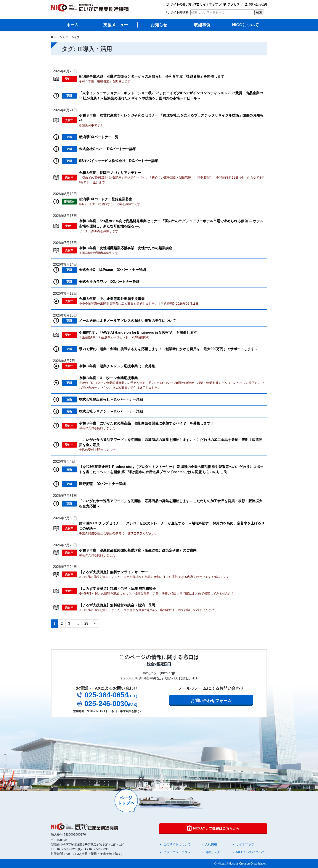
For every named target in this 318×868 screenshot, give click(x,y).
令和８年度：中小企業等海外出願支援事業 (112, 299)
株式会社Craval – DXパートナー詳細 (107, 149)
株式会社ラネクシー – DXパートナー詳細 (111, 411)
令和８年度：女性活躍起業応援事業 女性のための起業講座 (125, 248)
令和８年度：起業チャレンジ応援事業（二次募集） (119, 366)
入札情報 (211, 844)
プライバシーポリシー (178, 852)
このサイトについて (177, 844)
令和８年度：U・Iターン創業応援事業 (108, 378)
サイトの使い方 (180, 4)
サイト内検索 (179, 12)
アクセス (233, 4)
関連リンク (212, 852)
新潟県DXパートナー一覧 (99, 137)
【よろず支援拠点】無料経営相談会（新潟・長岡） (119, 605)
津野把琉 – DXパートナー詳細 (102, 484)
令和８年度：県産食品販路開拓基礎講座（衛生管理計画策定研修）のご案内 (138, 550)
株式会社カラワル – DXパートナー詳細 (109, 281)
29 (86, 623)
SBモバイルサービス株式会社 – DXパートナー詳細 (118, 161)
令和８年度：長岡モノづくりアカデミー (110, 173)
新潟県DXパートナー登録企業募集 (105, 199)
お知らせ (159, 25)
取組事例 (202, 25)
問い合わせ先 (257, 4)
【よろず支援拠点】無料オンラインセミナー (113, 572)
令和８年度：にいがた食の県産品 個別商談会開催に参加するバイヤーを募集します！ (146, 423)
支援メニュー (115, 25)
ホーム (72, 25)
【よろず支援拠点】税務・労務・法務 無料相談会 (117, 588)
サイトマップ (208, 4)
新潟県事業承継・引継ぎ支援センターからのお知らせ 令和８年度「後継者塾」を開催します (151, 76)
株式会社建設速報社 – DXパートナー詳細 (111, 399)
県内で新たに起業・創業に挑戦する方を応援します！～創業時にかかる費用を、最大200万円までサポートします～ (168, 349)
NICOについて (245, 25)
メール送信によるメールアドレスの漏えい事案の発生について (127, 320)
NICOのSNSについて (250, 852)
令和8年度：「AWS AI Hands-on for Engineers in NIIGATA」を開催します (138, 332)
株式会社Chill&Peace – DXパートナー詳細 (112, 270)
